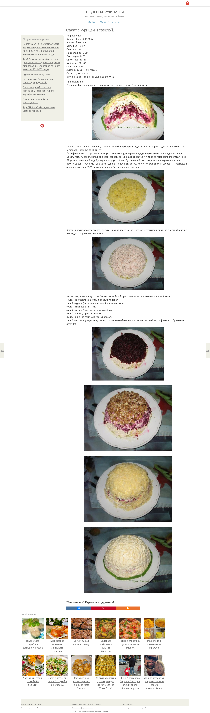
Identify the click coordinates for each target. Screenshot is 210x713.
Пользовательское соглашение (90, 704)
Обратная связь (127, 704)
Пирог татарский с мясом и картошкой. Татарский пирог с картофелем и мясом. (38, 90)
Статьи (116, 21)
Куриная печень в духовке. (37, 74)
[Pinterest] (103, 608)
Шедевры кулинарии (105, 11)
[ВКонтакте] (78, 608)
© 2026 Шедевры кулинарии (31, 704)
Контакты (75, 704)
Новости (104, 21)
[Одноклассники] (128, 608)
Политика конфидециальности (82, 708)
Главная (91, 21)
